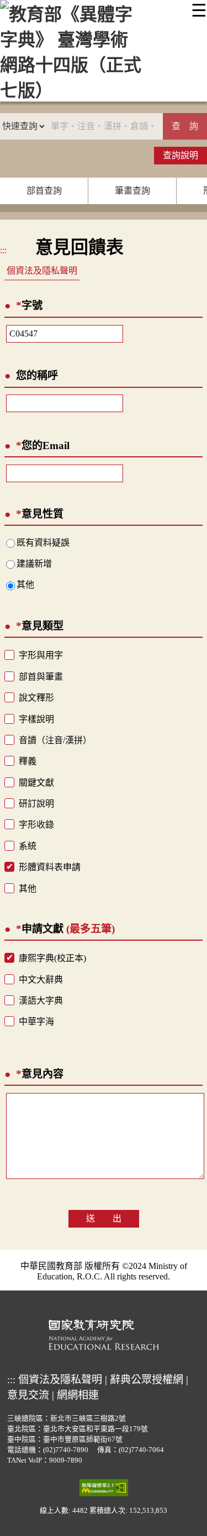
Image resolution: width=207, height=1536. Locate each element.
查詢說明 (180, 155)
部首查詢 (44, 190)
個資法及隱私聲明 (42, 270)
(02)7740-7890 (65, 1450)
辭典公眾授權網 (146, 1379)
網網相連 (78, 1395)
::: (3, 250)
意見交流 (28, 1395)
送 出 (103, 1218)
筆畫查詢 (132, 190)
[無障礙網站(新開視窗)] (103, 1487)
